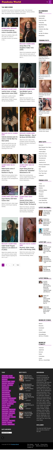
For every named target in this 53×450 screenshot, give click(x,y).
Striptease (9, 422)
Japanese (41, 349)
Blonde (13, 381)
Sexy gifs (13, 416)
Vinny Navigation (43, 198)
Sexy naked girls (5, 418)
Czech (40, 358)
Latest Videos (43, 278)
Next (18, 265)
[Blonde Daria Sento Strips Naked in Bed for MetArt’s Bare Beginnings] (41, 219)
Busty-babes (9, 385)
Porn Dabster (42, 166)
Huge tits (4, 405)
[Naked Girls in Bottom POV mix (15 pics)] (21, 403)
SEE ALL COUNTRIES (44, 360)
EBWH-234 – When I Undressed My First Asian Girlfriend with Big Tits (46, 299)
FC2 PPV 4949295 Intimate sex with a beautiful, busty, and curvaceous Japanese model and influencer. (47, 286)
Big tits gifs (12, 377)
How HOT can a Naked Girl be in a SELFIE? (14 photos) (29, 377)
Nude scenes (12, 413)
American (41, 347)
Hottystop (41, 22)
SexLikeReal (42, 16)
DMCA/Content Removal (42, 446)
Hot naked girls (10, 403)
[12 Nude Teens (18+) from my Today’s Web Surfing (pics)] (21, 394)
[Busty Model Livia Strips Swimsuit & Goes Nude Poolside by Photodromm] (41, 229)
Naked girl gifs (12, 409)
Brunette (4, 385)
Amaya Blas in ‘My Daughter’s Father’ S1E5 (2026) (27, 48)
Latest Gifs (42, 242)
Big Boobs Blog (43, 24)
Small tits (4, 422)
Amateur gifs (5, 375)
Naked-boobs (5, 409)
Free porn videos (12, 401)
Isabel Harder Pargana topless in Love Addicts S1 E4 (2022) (9, 248)
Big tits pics (4, 379)
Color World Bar (43, 200)
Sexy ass (10, 415)
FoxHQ (40, 31)
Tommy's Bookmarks (44, 164)
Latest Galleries (44, 207)
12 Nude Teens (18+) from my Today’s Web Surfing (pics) (29, 396)
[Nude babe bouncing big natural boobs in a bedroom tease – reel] (41, 256)
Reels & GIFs (14, 28)
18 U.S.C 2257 (30, 446)
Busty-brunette (5, 387)
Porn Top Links (42, 173)
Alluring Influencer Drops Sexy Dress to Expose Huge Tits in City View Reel (47, 249)
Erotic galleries (5, 400)
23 (13, 265)
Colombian (41, 356)
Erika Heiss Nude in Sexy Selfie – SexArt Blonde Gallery (47, 213)
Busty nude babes (6, 394)
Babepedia (41, 35)
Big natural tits (5, 377)
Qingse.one (42, 186)
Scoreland (41, 328)
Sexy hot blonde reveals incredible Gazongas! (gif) (28, 414)
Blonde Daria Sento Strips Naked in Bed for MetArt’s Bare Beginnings (47, 222)
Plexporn (41, 194)
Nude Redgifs (5, 413)
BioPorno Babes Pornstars (43, 191)
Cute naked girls (12, 398)
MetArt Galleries (5, 407)
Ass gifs (10, 375)
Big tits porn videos (6, 381)
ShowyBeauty (42, 334)
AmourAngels (42, 332)
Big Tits (10, 133)
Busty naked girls (5, 392)
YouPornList (42, 160)
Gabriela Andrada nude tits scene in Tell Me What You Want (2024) (10, 139)
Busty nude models (6, 396)
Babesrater (42, 18)
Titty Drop (4, 424)
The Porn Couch (43, 171)
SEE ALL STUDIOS (43, 336)
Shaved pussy (5, 420)
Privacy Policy (44, 444)
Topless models (11, 424)
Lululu (40, 183)
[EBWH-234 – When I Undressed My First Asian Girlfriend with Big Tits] (41, 295)
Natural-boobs (5, 411)
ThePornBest (42, 151)
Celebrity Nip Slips (43, 29)
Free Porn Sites (43, 156)
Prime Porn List (43, 153)
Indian (40, 354)
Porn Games (30, 444)
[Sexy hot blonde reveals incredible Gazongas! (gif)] (21, 412)
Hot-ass (4, 403)
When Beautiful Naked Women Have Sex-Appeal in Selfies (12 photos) (29, 386)
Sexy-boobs (4, 415)
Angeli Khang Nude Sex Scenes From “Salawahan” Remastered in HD (27, 170)
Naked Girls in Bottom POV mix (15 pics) (29, 405)
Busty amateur (5, 388)
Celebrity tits (4, 398)
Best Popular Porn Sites (45, 147)
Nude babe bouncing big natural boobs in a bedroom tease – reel (47, 259)
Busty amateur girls (6, 390)
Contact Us (30, 447)
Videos (3, 166)
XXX (40, 169)
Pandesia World (15, 444)
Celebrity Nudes (6, 28)
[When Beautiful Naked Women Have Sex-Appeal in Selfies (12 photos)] (21, 384)
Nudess (41, 188)
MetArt (40, 323)
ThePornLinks (42, 149)
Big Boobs (41, 27)
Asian (30, 164)
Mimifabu (41, 196)
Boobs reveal (10, 383)
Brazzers (41, 145)
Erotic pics (12, 400)
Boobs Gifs (4, 383)
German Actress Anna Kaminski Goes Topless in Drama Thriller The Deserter (28, 202)
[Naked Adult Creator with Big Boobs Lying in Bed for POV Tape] (41, 307)
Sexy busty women (6, 416)
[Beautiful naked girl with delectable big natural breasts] (41, 266)
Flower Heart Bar (43, 202)
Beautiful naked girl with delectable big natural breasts (47, 269)
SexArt (40, 330)
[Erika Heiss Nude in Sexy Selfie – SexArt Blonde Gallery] (41, 211)
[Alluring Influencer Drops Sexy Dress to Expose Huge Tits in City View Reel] (41, 245)
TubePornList (42, 162)
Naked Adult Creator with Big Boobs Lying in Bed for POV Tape (47, 310)
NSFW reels (12, 411)
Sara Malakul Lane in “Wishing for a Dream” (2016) (26, 93)
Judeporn (41, 175)
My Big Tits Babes (43, 33)
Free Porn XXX (42, 20)
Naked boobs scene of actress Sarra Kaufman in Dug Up (8, 170)
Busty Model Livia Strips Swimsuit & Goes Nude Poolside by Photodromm (47, 231)
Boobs (30, 196)
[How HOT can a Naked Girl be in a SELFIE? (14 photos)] (21, 375)
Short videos (12, 420)
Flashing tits (4, 401)
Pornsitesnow (42, 158)
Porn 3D (37, 444)
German (41, 352)
